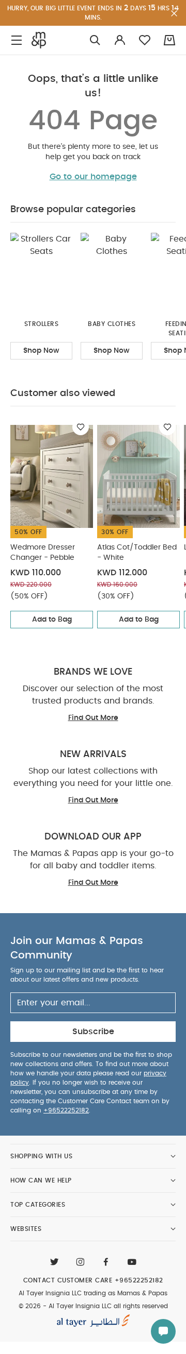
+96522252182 (66, 1110)
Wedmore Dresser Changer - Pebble (42, 552)
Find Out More (93, 718)
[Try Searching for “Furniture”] (95, 40)
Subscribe (93, 1031)
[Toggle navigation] (16, 40)
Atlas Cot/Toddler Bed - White (137, 552)
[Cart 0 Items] (169, 40)
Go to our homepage (93, 177)
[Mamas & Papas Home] (39, 40)
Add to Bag (52, 619)
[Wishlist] (80, 427)
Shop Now (41, 350)
